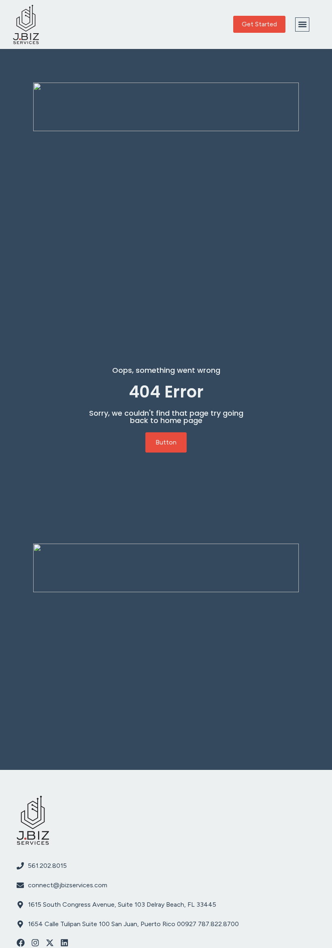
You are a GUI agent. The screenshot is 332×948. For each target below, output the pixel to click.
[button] (302, 24)
